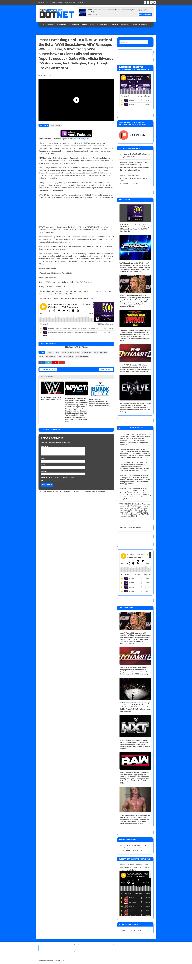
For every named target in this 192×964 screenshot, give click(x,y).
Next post (105, 369)
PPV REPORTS (74, 25)
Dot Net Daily (56, 125)
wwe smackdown (82, 356)
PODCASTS (114, 25)
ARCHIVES (125, 25)
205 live (50, 352)
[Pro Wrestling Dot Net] (56, 13)
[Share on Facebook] (41, 362)
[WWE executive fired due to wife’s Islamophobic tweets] (52, 393)
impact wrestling (100, 352)
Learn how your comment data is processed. (88, 491)
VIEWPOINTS (102, 25)
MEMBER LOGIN (57, 2)
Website (44, 471)
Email (43, 465)
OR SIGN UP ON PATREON (130, 183)
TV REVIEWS (61, 25)
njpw (41, 356)
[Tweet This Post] (48, 362)
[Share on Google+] (62, 362)
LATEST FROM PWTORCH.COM (132, 428)
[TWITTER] (145, 2)
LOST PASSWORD (70, 2)
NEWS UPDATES (48, 25)
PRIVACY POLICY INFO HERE (76, 347)
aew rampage (86, 352)
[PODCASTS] (154, 2)
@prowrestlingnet (80, 139)
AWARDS (80, 2)
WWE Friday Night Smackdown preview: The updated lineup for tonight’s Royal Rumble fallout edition (99, 402)
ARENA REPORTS (88, 25)
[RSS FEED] (151, 2)
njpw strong (50, 356)
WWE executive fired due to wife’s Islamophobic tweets (51, 398)
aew (57, 352)
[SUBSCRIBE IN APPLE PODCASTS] (76, 136)
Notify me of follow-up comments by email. (59, 477)
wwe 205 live (68, 356)
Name (43, 458)
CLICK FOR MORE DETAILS (131, 176)
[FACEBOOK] (148, 2)
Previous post (49, 369)
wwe (59, 356)
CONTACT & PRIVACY (139, 25)
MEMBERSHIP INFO (43, 2)
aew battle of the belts (70, 352)
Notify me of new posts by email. (55, 481)
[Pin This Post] (55, 362)
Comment (44, 446)
